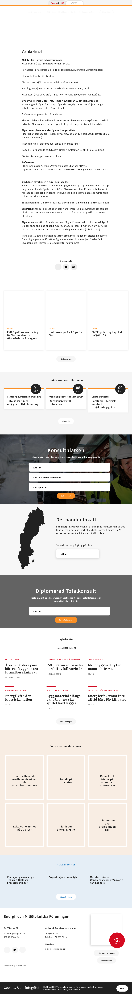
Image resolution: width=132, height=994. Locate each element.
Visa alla (66, 421)
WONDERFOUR (21, 966)
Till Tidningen (66, 721)
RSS (22, 950)
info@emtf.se (51, 933)
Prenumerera (106, 960)
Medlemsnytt (39, 12)
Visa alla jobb (66, 897)
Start (29, 12)
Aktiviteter (52, 12)
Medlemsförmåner (87, 12)
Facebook (7, 950)
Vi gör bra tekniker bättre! (55, 949)
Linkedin (15, 950)
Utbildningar (63, 12)
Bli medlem (49, 944)
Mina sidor (106, 12)
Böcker (74, 12)
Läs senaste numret (106, 953)
